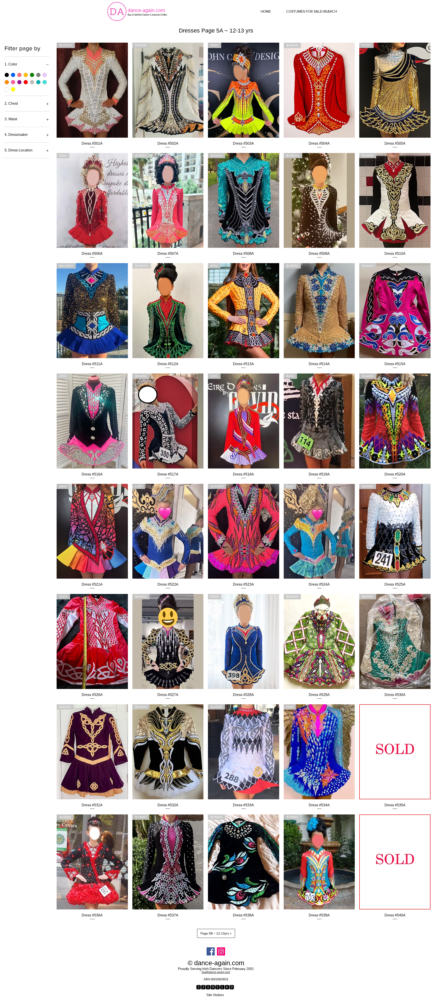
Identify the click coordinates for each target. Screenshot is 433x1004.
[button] (316, 11)
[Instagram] (221, 951)
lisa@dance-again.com (216, 972)
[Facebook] (211, 951)
